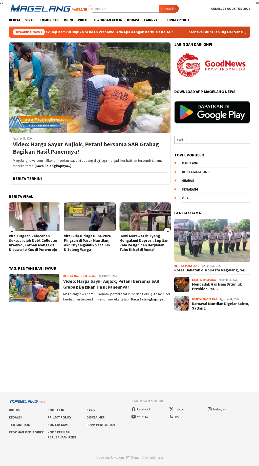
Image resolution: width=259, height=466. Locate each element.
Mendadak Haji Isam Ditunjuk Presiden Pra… (217, 286)
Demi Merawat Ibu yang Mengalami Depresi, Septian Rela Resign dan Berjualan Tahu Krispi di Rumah (143, 243)
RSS (177, 417)
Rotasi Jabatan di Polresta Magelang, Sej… (211, 270)
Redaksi (15, 417)
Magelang (192, 266)
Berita (68, 276)
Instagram (220, 409)
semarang (190, 189)
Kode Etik (56, 410)
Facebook (144, 409)
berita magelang (196, 172)
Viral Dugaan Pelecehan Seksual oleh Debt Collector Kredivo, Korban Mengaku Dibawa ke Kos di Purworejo (33, 243)
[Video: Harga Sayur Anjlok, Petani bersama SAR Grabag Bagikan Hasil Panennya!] (90, 87)
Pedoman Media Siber (26, 432)
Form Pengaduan (101, 425)
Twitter (179, 409)
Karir (91, 410)
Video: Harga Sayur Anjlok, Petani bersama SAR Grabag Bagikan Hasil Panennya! (86, 148)
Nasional (81, 276)
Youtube (142, 417)
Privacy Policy (59, 417)
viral (186, 198)
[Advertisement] (90, 347)
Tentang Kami (20, 425)
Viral (92, 276)
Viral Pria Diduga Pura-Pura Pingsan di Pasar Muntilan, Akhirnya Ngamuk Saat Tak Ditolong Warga (87, 243)
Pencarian (168, 8)
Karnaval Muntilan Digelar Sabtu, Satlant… (220, 306)
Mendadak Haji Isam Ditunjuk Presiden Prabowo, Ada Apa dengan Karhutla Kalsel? (85, 32)
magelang (190, 163)
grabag (188, 180)
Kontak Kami (58, 425)
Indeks (14, 410)
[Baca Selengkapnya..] (52, 166)
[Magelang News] (49, 8)
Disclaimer (96, 417)
